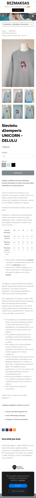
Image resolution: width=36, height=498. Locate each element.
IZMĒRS (4, 153)
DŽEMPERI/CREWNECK (9, 33)
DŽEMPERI (12, 31)
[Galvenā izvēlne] (3, 15)
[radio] (4, 165)
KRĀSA (4, 161)
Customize (21, 480)
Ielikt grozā (18, 173)
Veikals (4, 31)
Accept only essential (18, 491)
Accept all (18, 485)
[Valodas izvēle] (33, 15)
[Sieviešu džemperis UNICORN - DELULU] (6, 96)
